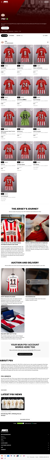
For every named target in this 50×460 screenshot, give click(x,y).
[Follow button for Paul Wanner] (48, 143)
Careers (2, 440)
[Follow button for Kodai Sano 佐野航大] (31, 78)
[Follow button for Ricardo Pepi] (15, 78)
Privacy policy (32, 457)
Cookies (36, 457)
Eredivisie (16, 31)
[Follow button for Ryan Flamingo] (48, 78)
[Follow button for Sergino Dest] (31, 46)
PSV (20, 31)
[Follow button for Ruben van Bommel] (48, 46)
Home (2, 31)
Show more (4, 390)
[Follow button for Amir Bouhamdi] (15, 174)
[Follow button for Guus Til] (15, 143)
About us (2, 436)
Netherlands (11, 31)
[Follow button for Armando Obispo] (31, 143)
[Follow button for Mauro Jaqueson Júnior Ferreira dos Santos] (15, 110)
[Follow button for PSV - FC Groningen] (48, 42)
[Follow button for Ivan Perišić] (15, 46)
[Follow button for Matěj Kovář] (31, 110)
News (2, 439)
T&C (28, 457)
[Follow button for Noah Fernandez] (48, 110)
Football (5, 31)
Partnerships (3, 437)
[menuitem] (1, 2)
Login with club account (25, 354)
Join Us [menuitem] (46, 1)
